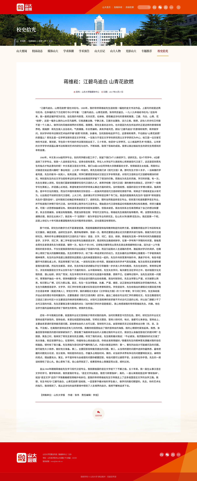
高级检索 (130, 7)
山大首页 (106, 7)
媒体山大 (53, 51)
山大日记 (100, 51)
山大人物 (115, 51)
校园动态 (37, 51)
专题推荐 (146, 51)
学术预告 (84, 51)
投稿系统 (118, 7)
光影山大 (131, 51)
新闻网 (23, 41)
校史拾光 (32, 41)
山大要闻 (21, 51)
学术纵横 (68, 51)
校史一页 (42, 41)
